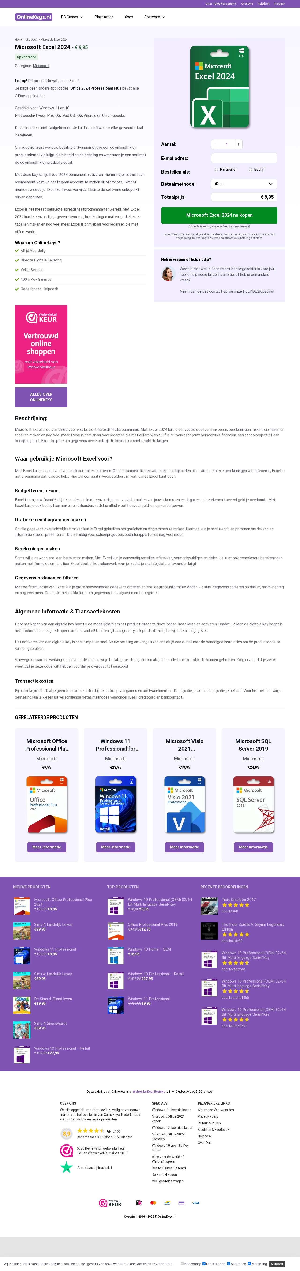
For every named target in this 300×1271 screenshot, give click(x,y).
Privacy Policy (208, 1116)
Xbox (129, 17)
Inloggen (279, 3)
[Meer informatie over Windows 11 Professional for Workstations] (115, 804)
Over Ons (247, 3)
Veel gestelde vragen (168, 1181)
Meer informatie (46, 847)
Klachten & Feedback (213, 1129)
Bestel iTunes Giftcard (169, 1168)
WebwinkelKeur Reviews (149, 1091)
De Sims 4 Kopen (164, 1174)
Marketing (259, 1264)
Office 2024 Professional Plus (95, 88)
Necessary (192, 1264)
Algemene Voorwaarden (216, 1110)
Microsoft (32, 39)
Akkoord (277, 1264)
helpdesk (252, 291)
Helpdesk (263, 3)
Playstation (103, 17)
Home (18, 39)
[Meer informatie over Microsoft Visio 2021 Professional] (184, 804)
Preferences (215, 1264)
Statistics (238, 1264)
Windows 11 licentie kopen (171, 1110)
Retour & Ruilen (209, 1123)
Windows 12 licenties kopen (172, 1128)
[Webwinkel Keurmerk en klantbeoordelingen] (41, 344)
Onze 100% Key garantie (221, 3)
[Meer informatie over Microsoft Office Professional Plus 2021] (46, 804)
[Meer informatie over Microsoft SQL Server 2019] (253, 804)
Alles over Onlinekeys (41, 397)
